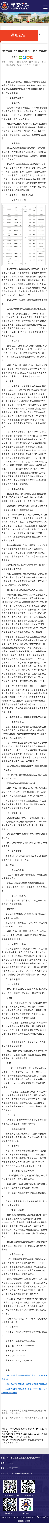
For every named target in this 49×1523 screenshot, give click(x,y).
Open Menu (45, 7)
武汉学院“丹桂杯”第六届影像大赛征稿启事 (28, 1418)
